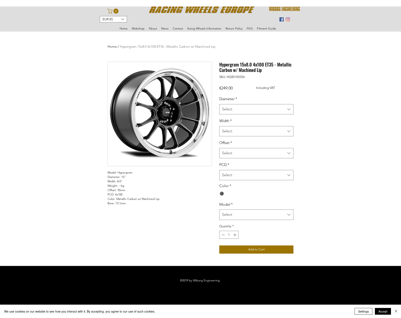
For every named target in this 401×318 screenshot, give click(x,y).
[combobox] (256, 109)
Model (226, 204)
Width (225, 121)
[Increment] (235, 235)
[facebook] (281, 19)
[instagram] (288, 19)
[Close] (395, 311)
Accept (382, 311)
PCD (224, 164)
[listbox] (113, 19)
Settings (363, 311)
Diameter (228, 99)
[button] (113, 11)
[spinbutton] (229, 235)
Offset (225, 142)
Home (112, 47)
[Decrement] (223, 235)
